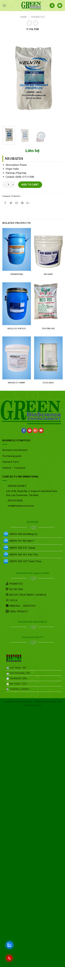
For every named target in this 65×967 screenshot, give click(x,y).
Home (23, 16)
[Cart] (59, 5)
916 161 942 (20, 540)
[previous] (7, 79)
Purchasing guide (11, 455)
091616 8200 (15, 500)
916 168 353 (20, 554)
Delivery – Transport (13, 467)
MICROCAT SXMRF (16, 382)
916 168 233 (20, 547)
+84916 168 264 (18, 534)
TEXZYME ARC (48, 328)
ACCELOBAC (48, 382)
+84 (11, 540)
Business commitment (14, 449)
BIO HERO (48, 274)
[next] (57, 79)
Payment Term (10, 461)
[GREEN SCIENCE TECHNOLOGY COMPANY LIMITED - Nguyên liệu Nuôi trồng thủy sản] (31, 6)
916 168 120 (20, 561)
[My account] (52, 5)
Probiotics (38, 16)
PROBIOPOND (16, 274)
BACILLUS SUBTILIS (17, 328)
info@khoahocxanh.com (21, 505)
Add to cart (30, 184)
